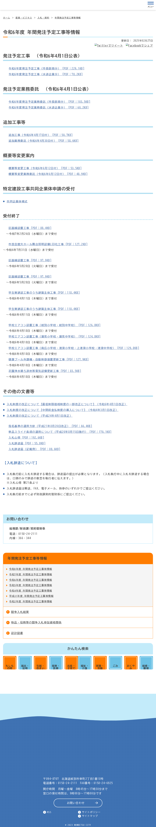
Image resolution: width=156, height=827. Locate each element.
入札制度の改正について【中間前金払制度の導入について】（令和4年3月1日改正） (63, 410)
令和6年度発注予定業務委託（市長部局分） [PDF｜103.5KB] (49, 101)
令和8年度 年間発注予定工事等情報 (30, 569)
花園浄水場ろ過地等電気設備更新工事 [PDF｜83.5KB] (45, 371)
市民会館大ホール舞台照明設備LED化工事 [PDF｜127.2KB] (48, 244)
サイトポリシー (91, 812)
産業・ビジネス (24, 18)
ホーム (6, 18)
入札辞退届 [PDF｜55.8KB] (27, 443)
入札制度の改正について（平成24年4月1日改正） (40, 415)
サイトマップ (90, 816)
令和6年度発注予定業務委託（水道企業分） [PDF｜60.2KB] (49, 107)
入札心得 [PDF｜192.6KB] (26, 437)
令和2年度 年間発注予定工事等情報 (30, 601)
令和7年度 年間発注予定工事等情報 (30, 574)
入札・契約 (43, 18)
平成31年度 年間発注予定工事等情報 (31, 596)
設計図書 (17, 633)
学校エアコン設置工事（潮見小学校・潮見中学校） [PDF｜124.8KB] (55, 336)
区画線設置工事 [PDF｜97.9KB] (30, 260)
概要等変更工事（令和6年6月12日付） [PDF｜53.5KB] (45, 168)
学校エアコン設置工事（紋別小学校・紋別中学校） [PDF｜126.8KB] (55, 325)
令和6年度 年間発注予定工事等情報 (30, 580)
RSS (49, 812)
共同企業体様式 (17, 201)
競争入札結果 (20, 612)
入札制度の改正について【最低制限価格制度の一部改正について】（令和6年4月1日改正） (67, 404)
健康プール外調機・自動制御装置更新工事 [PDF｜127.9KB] (49, 359)
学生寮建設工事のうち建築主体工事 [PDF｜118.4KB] (44, 292)
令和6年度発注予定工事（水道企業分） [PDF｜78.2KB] (46, 74)
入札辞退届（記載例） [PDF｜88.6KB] (34, 449)
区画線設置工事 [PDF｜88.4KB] (30, 228)
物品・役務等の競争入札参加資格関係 (36, 622)
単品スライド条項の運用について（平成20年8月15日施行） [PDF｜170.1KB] (60, 431)
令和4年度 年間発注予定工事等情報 (30, 590)
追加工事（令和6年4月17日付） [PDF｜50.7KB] (41, 135)
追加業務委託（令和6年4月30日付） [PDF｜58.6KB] (44, 140)
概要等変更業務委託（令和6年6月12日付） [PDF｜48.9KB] (48, 174)
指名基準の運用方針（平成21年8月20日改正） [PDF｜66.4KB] (50, 426)
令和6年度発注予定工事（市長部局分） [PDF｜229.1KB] (46, 68)
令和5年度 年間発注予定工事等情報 (30, 585)
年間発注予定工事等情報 (68, 18)
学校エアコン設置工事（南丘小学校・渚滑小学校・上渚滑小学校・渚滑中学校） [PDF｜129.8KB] (74, 348)
